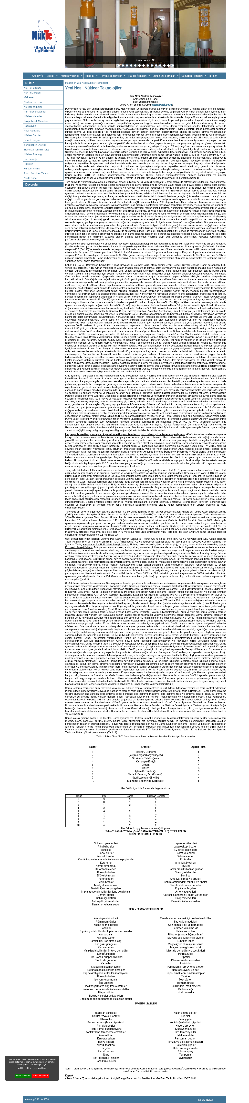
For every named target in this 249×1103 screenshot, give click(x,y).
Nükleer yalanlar (69, 75)
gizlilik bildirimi (24, 1068)
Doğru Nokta (205, 1099)
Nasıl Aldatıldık (32, 130)
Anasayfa (37, 75)
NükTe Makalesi (32, 92)
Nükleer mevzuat (33, 102)
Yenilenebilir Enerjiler (35, 145)
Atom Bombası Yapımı (36, 173)
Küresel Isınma (32, 168)
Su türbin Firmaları (192, 75)
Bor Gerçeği (30, 159)
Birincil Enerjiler (32, 140)
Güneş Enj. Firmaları (164, 75)
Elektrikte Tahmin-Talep (36, 149)
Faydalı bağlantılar (111, 75)
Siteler (50, 75)
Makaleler (29, 97)
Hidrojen (28, 163)
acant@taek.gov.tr (162, 104)
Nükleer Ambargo (33, 154)
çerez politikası (39, 1068)
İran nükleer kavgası (35, 111)
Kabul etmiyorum (40, 1076)
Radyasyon (30, 126)
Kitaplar (89, 75)
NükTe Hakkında (33, 88)
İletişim (213, 75)
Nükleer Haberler (33, 116)
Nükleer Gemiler (32, 135)
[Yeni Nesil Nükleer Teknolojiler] (44, 36)
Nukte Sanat (30, 178)
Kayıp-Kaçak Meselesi (36, 121)
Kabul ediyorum (23, 1076)
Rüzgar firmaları (137, 75)
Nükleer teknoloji (33, 107)
